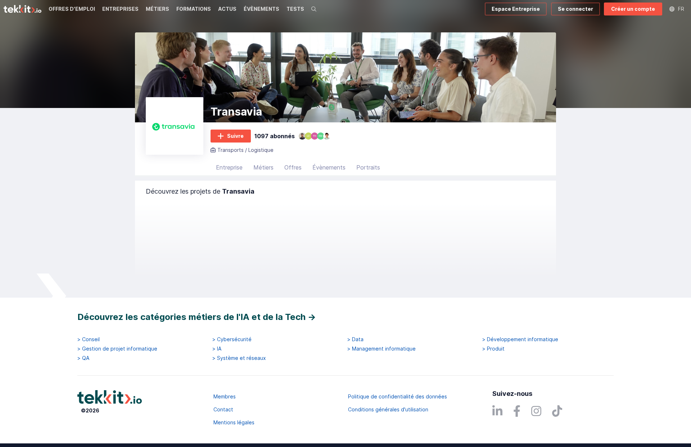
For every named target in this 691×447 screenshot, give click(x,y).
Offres (293, 167)
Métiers (263, 167)
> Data (355, 339)
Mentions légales (233, 422)
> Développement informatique (520, 339)
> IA (216, 349)
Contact (223, 409)
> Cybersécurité (232, 339)
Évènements (329, 167)
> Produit (493, 349)
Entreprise (229, 167)
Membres (224, 396)
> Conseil (88, 339)
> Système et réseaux (239, 358)
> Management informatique (381, 349)
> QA (83, 358)
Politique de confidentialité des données (397, 396)
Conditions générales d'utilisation (388, 409)
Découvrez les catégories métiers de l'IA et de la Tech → (196, 317)
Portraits (368, 167)
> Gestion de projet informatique (117, 349)
